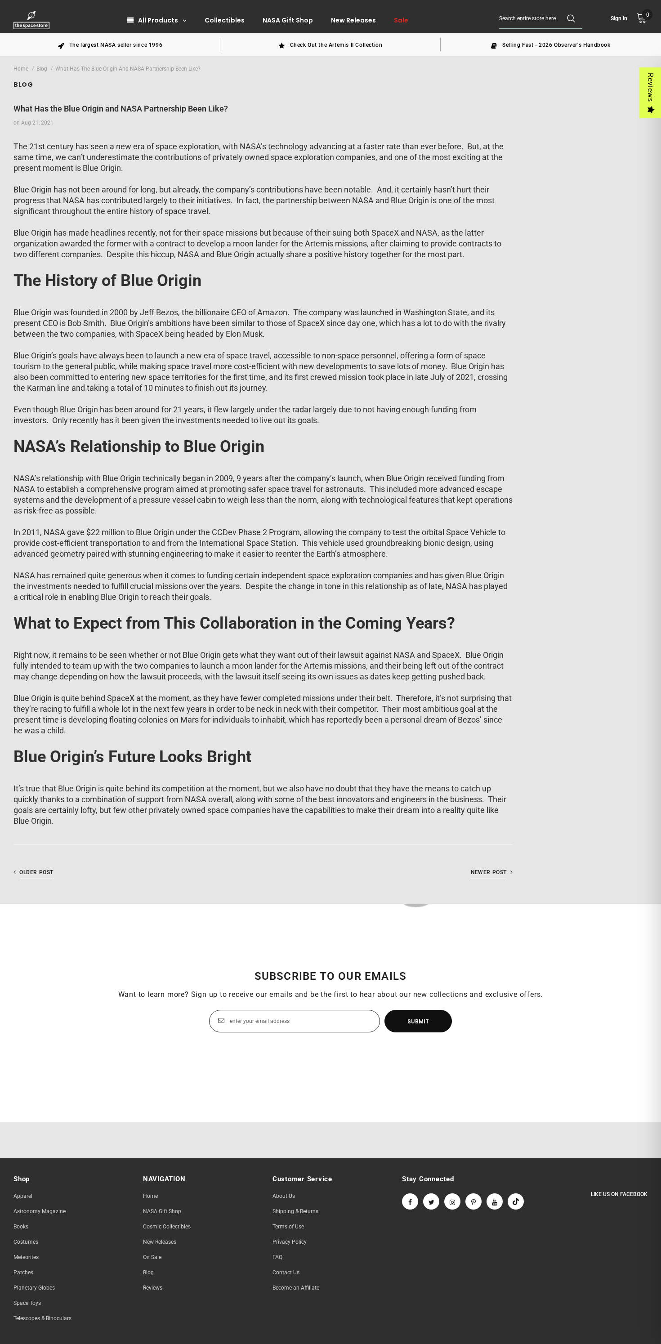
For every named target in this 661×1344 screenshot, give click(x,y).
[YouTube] (495, 1201)
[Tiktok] (516, 1201)
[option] (110, 44)
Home (20, 69)
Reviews (650, 87)
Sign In (619, 18)
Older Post (36, 872)
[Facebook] (410, 1201)
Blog (41, 69)
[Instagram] (452, 1201)
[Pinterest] (473, 1201)
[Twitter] (431, 1201)
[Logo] (32, 20)
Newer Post (489, 872)
